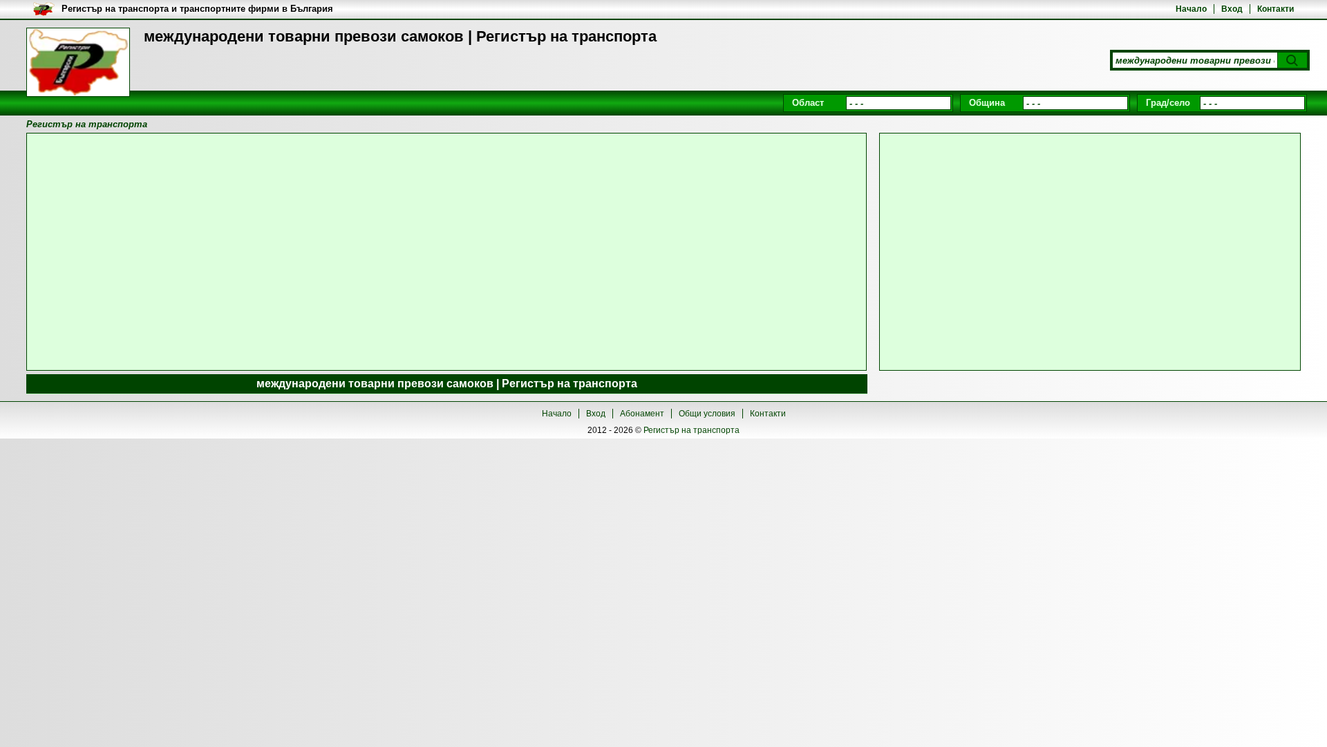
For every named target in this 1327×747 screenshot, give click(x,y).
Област (808, 103)
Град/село (1168, 103)
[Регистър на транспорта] (78, 62)
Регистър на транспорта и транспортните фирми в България (197, 8)
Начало (1191, 9)
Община (987, 103)
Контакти (1275, 9)
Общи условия (707, 413)
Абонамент (642, 413)
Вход (1232, 9)
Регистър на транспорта (691, 430)
